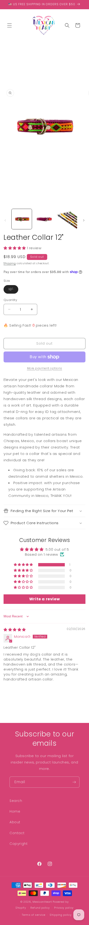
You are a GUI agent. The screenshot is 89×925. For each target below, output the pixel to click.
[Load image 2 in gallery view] (44, 219)
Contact (16, 833)
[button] (9, 25)
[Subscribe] (74, 782)
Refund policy (40, 908)
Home (14, 811)
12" (13, 290)
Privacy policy (64, 908)
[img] (15, 629)
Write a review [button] (44, 599)
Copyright (18, 843)
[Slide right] (84, 220)
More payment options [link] (44, 368)
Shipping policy (61, 915)
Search (15, 800)
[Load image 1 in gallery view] (22, 219)
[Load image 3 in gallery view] (67, 219)
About (14, 822)
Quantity (10, 300)
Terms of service (33, 915)
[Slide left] (5, 220)
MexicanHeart (42, 902)
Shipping (10, 263)
